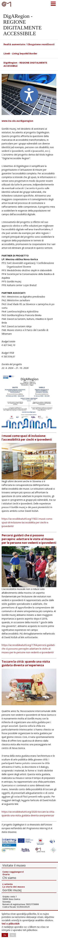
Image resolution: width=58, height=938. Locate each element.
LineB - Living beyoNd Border (20, 53)
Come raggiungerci (13, 872)
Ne (12, 935)
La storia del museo (13, 887)
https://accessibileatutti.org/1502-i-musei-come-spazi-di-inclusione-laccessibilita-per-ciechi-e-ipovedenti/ (27, 522)
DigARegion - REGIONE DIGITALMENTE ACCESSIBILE (25, 64)
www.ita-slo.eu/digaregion (17, 120)
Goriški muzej (6, 4)
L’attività (7, 884)
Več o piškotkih (10, 923)
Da (5, 935)
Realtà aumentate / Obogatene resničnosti (29, 44)
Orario (6, 874)
